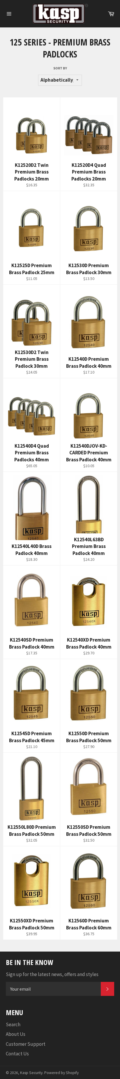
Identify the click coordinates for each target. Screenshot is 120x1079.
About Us (15, 1034)
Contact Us (17, 1053)
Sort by (60, 68)
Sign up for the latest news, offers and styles (52, 974)
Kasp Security (31, 1072)
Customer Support (25, 1044)
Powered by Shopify (61, 1072)
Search (13, 1024)
